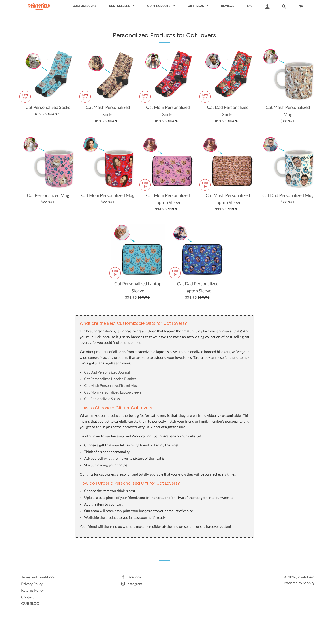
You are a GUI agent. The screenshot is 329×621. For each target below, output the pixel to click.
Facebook (133, 577)
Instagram (134, 584)
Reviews (227, 6)
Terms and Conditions (38, 577)
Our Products (159, 6)
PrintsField (305, 577)
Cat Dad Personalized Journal (107, 372)
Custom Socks (85, 6)
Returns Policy (32, 590)
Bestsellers (120, 6)
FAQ (250, 6)
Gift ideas (196, 6)
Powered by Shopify (299, 583)
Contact (27, 597)
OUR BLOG (30, 603)
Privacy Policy (32, 584)
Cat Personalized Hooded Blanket (110, 378)
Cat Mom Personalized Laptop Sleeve (112, 392)
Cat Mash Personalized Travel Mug (111, 385)
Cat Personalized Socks (102, 398)
